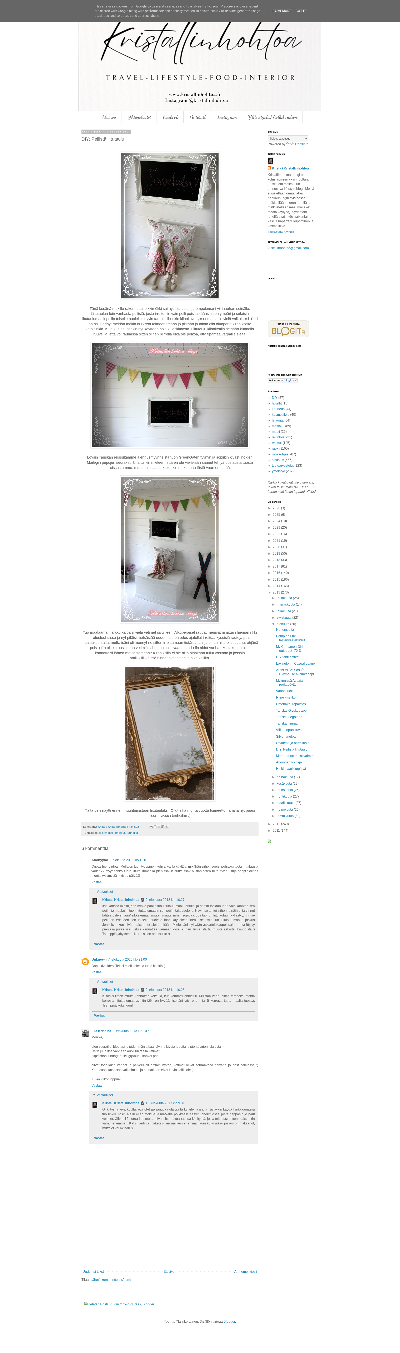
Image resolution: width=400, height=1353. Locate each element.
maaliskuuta (286, 803)
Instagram (227, 117)
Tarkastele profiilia (281, 232)
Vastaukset (105, 891)
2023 (277, 527)
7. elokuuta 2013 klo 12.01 (128, 860)
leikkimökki (106, 832)
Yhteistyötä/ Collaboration (273, 117)
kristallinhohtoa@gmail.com (288, 248)
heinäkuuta (285, 777)
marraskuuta (286, 604)
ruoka (276, 448)
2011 (277, 830)
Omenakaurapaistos (291, 704)
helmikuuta (285, 809)
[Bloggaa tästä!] (155, 827)
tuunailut (132, 832)
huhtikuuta (285, 796)
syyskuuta (284, 617)
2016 (277, 573)
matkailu (278, 426)
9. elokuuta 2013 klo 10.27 (165, 900)
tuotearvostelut (283, 465)
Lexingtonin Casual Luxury (296, 663)
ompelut (119, 832)
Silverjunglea (286, 736)
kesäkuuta (285, 783)
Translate (301, 144)
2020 (277, 547)
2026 (277, 508)
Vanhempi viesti (245, 1271)
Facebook (170, 117)
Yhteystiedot (139, 117)
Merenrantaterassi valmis (294, 756)
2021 (277, 540)
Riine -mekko (286, 697)
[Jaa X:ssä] (159, 827)
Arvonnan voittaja (289, 762)
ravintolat (278, 437)
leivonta (278, 420)
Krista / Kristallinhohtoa (120, 900)
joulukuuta (285, 598)
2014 (277, 586)
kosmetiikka (280, 414)
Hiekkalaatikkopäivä (291, 768)
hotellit (277, 403)
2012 (277, 824)
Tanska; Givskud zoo (291, 710)
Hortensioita (285, 629)
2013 (277, 592)
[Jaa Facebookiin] (163, 827)
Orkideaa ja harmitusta (292, 743)
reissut (277, 443)
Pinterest (198, 117)
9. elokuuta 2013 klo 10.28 (165, 990)
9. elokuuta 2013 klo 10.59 (131, 1031)
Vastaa (96, 882)
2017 (277, 566)
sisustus (278, 460)
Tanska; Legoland (289, 717)
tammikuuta (286, 816)
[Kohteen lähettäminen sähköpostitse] (151, 827)
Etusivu (109, 117)
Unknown (99, 959)
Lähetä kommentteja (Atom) (110, 1279)
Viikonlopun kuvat (289, 730)
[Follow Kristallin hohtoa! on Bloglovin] (283, 381)
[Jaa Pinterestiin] (167, 827)
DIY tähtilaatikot (287, 657)
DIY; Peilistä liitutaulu (292, 749)
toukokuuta (285, 790)
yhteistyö (278, 471)
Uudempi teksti (93, 1271)
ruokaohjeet (280, 454)
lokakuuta (284, 611)
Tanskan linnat (287, 723)
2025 (277, 514)
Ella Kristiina (101, 1031)
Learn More (281, 11)
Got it (300, 11)
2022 (277, 534)
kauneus (278, 409)
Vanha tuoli (284, 691)
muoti (276, 431)
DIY (275, 397)
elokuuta (283, 624)
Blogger (229, 1321)
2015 (277, 579)
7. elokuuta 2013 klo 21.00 (127, 959)
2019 (277, 553)
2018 (277, 560)
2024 (277, 521)
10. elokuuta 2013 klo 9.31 (165, 1103)
